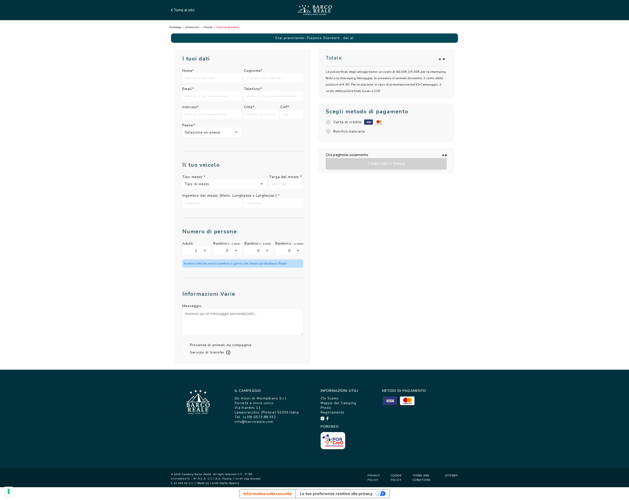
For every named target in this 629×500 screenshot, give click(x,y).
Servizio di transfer (207, 352)
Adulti (187, 243)
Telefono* (253, 89)
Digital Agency (229, 483)
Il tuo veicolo (201, 165)
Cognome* (253, 70)
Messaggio (191, 306)
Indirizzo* (190, 107)
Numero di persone (209, 231)
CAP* (284, 107)
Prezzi (326, 407)
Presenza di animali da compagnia (221, 345)
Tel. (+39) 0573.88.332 (255, 417)
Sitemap (451, 475)
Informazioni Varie (208, 294)
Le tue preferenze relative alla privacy (336, 493)
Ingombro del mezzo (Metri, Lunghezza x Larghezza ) (231, 195)
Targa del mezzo (285, 177)
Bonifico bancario (349, 131)
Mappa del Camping (338, 403)
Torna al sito (184, 10)
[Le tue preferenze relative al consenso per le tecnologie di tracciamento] (8, 491)
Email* (188, 89)
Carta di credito (347, 122)
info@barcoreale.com (254, 421)
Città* (249, 107)
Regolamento (332, 412)
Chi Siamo (330, 398)
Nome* (188, 70)
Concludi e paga (386, 164)
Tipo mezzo (193, 177)
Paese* (188, 125)
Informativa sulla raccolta (267, 493)
